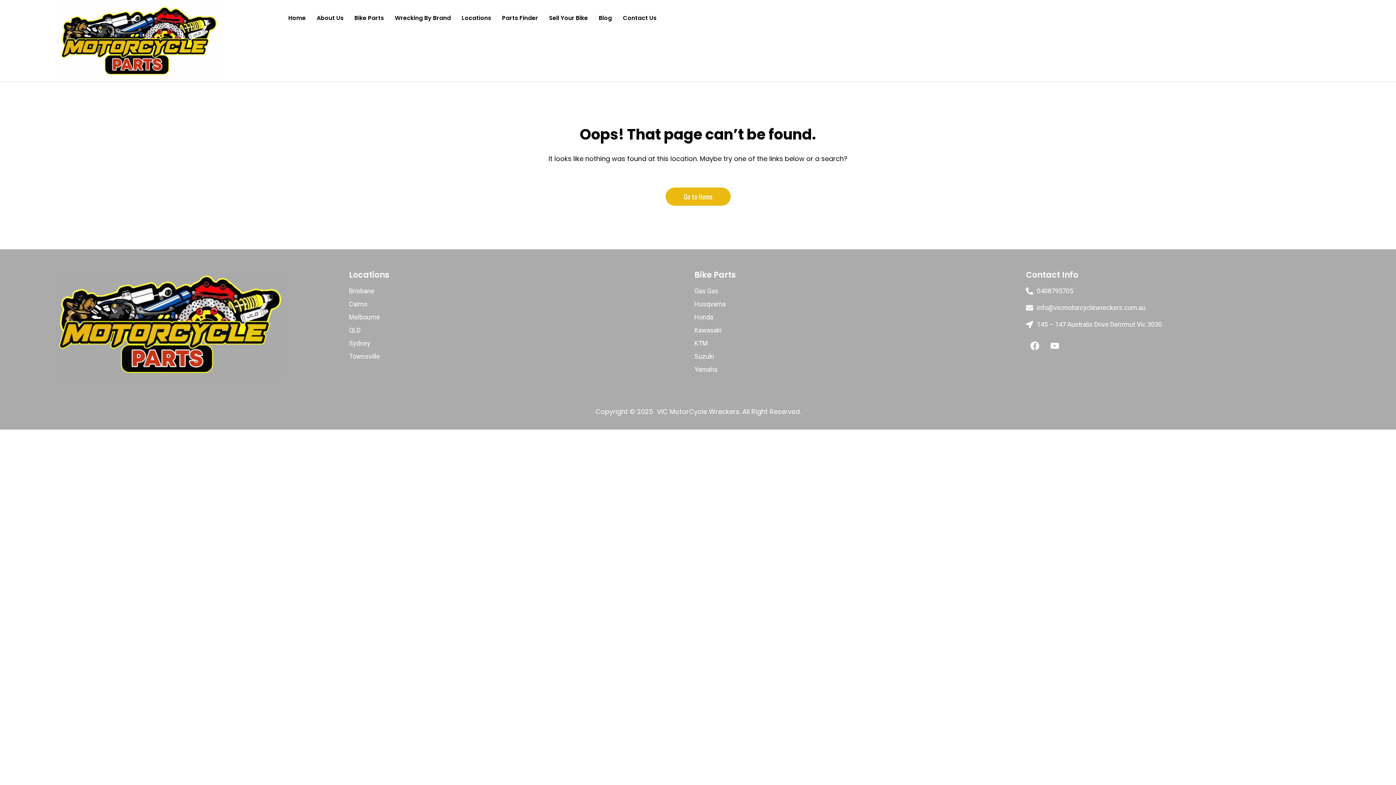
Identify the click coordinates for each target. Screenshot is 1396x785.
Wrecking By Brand (423, 18)
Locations (476, 18)
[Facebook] (1035, 346)
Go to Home (698, 196)
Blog (605, 18)
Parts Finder (520, 18)
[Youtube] (1055, 346)
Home (297, 18)
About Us (330, 18)
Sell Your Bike (568, 18)
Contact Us (640, 18)
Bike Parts (369, 18)
